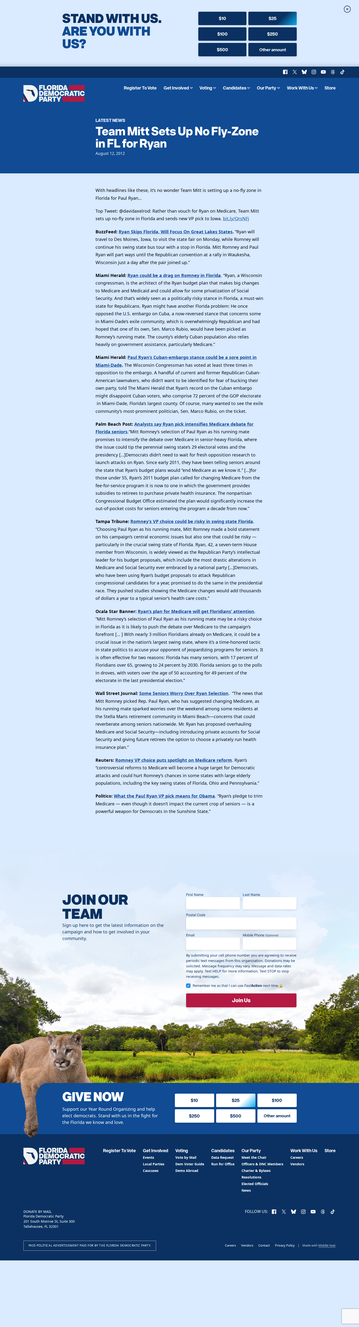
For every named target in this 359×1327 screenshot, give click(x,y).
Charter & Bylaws (256, 1171)
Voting (206, 88)
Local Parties (153, 1164)
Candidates (234, 88)
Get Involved (176, 88)
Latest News (110, 120)
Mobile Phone (261, 935)
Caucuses (150, 1171)
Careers (296, 1158)
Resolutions (251, 1177)
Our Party (266, 88)
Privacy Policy (285, 1245)
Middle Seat (327, 1245)
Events (148, 1158)
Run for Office (222, 1164)
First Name (194, 894)
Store (330, 88)
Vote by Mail (185, 1158)
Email (190, 935)
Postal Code (195, 915)
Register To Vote (140, 88)
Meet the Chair (254, 1158)
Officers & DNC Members (262, 1164)
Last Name (251, 894)
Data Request (222, 1158)
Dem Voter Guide (189, 1164)
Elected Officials (255, 1184)
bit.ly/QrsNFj (236, 218)
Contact (264, 1245)
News (246, 1190)
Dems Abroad (186, 1171)
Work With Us (300, 88)
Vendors (297, 1164)
